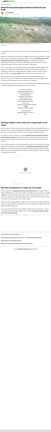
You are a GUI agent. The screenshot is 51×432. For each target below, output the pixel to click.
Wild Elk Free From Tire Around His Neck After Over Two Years (17, 243)
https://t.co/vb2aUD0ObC (24, 104)
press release (17, 73)
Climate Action (8, 4)
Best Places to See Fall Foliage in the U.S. (11, 240)
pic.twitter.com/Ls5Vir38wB (25, 108)
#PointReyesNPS (36, 104)
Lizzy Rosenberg (10, 12)
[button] (2, 1)
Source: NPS (3, 45)
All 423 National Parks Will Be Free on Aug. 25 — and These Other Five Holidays (21, 237)
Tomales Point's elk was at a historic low (24, 191)
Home (2, 4)
